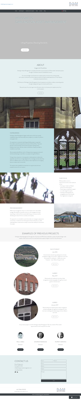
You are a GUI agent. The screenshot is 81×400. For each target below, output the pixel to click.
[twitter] (64, 10)
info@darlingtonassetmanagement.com (23, 368)
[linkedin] (65, 10)
